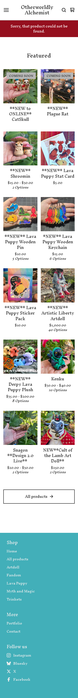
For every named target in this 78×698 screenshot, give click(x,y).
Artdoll (13, 567)
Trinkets (14, 599)
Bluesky (20, 663)
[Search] (64, 10)
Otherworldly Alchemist (37, 10)
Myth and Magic (21, 591)
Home (12, 551)
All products (36, 496)
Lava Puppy (17, 583)
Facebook (21, 679)
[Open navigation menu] (6, 10)
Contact (13, 631)
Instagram (22, 655)
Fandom (14, 575)
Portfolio (14, 623)
